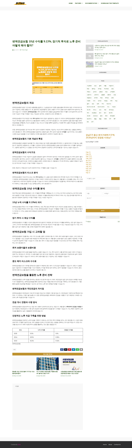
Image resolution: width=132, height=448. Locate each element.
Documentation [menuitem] (91, 3)
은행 (112, 98)
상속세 (94, 92)
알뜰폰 (103, 95)
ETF (110, 119)
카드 (108, 107)
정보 (93, 104)
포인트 (88, 116)
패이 (100, 113)
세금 (106, 92)
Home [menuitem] (71, 3)
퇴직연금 (111, 110)
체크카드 (109, 104)
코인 (100, 110)
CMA (105, 119)
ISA (88, 122)
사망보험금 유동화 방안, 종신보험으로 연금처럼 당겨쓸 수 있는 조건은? (71, 372)
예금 (101, 98)
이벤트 (88, 101)
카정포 (114, 107)
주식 (103, 104)
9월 (88, 173)
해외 (106, 116)
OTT (92, 122)
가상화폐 (89, 86)
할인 (101, 116)
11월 (89, 156)
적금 (116, 101)
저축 (111, 101)
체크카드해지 (101, 107)
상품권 (101, 92)
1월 (88, 160)
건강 (95, 86)
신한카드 (96, 95)
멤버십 (93, 89)
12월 (89, 158)
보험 (14, 349)
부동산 (88, 92)
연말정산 (89, 98)
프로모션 (95, 116)
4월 (89, 166)
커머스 (94, 110)
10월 (88, 152)
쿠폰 (105, 110)
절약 (88, 104)
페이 (105, 113)
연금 (115, 95)
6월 (88, 171)
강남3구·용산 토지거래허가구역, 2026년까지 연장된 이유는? (107, 63)
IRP (114, 119)
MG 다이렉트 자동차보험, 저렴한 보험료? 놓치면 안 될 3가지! (47, 372)
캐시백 (88, 110)
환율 (100, 119)
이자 (94, 101)
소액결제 (112, 92)
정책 (98, 104)
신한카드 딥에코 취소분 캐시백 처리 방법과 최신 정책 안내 (107, 46)
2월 (89, 162)
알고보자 (16, 50)
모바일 (99, 89)
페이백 (110, 113)
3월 (88, 164)
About (110, 444)
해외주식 (89, 119)
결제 (100, 86)
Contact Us (117, 444)
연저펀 (96, 98)
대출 (105, 86)
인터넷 (99, 101)
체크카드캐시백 (91, 107)
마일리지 (111, 86)
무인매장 (106, 89)
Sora (19, 444)
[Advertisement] (66, 25)
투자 (88, 113)
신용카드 (89, 95)
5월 (89, 169)
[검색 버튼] (115, 178)
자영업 (105, 101)
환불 (95, 119)
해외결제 (112, 116)
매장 (88, 89)
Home (105, 444)
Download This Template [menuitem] (110, 3)
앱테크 (109, 95)
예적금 (107, 98)
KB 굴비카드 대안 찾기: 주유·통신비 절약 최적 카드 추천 (107, 55)
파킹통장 (94, 113)
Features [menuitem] (78, 3)
